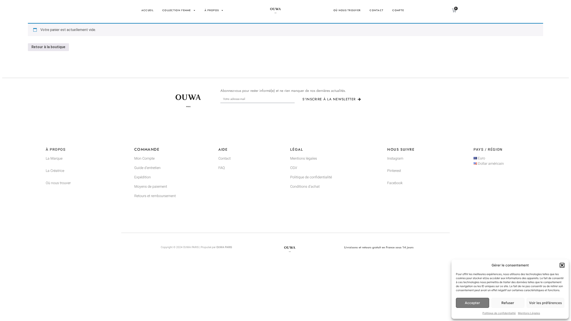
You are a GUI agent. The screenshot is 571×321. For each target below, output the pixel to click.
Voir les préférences (545, 303)
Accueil (147, 10)
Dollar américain (490, 163)
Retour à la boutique (48, 47)
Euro (481, 158)
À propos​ (212, 10)
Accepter (472, 303)
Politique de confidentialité (499, 313)
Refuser (507, 303)
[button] (562, 265)
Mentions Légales (529, 313)
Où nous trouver (347, 10)
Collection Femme (176, 10)
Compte (398, 10)
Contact (376, 10)
